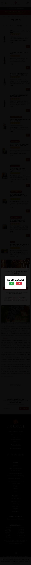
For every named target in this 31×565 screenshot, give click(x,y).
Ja (12, 283)
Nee (19, 283)
